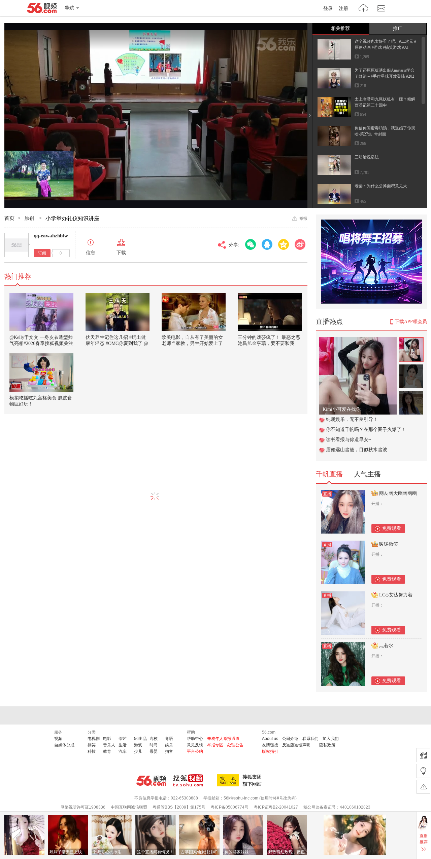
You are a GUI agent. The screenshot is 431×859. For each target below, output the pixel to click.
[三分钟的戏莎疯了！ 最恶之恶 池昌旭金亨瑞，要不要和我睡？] (270, 312)
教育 (107, 751)
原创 (30, 218)
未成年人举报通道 (223, 738)
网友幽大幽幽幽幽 (398, 493)
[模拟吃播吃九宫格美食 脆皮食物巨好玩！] (41, 372)
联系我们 (310, 738)
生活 (123, 745)
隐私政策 (327, 745)
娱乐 (169, 745)
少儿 (138, 751)
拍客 (169, 751)
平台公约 (195, 751)
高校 (154, 738)
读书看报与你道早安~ (348, 439)
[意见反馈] (423, 787)
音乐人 (109, 745)
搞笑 (92, 745)
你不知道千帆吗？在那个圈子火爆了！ (366, 429)
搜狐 (240, 780)
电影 (107, 738)
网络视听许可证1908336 (83, 807)
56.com (42, 9)
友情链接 (270, 745)
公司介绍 (290, 738)
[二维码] (423, 755)
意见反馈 (195, 745)
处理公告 (235, 745)
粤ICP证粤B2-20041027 (276, 807)
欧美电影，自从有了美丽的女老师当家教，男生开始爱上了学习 (192, 343)
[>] (363, 8)
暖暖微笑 (388, 544)
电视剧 (94, 738)
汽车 (123, 751)
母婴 (154, 751)
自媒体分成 (64, 745)
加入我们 (331, 738)
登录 (328, 8)
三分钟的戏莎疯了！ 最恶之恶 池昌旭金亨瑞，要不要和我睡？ (269, 343)
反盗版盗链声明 (296, 745)
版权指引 (270, 751)
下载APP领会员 (411, 321)
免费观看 (391, 528)
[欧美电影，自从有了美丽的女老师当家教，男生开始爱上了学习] (194, 312)
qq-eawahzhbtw (51, 235)
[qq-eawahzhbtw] (16, 245)
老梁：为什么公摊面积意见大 (381, 186)
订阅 (42, 253)
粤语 (169, 738)
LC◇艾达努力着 (395, 594)
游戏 (138, 745)
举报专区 (215, 745)
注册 (343, 8)
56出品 (140, 738)
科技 (92, 751)
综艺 (123, 738)
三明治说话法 (367, 157)
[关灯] (423, 771)
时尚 (154, 745)
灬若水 (386, 645)
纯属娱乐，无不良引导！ (352, 419)
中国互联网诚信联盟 (129, 807)
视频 (58, 738)
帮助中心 (195, 738)
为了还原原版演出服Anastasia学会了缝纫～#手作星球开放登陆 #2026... (385, 76)
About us (270, 738)
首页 (9, 218)
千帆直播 (329, 474)
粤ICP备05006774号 (229, 807)
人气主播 (367, 474)
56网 (151, 780)
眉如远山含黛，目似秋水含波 (356, 449)
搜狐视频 (191, 780)
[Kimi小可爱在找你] (358, 340)
